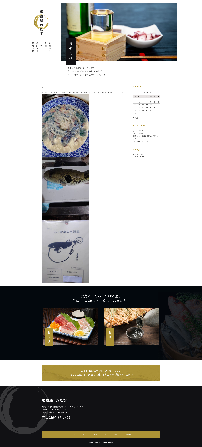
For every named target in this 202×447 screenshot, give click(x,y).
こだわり (84, 434)
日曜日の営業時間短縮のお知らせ (145, 136)
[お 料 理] (70, 326)
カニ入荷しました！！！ (142, 141)
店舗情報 (128, 434)
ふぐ (134, 139)
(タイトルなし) (138, 131)
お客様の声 (139, 154)
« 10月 (135, 118)
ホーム (73, 434)
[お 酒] (131, 326)
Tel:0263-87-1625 (56, 417)
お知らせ (139, 156)
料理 (95, 434)
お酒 (105, 434)
